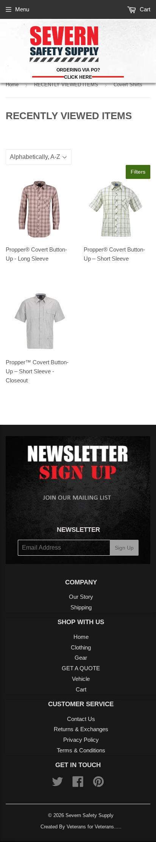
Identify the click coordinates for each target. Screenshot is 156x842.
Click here (78, 77)
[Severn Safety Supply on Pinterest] (98, 784)
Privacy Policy (81, 739)
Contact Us (81, 719)
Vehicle (81, 679)
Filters (138, 172)
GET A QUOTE (81, 668)
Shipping (81, 607)
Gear (81, 657)
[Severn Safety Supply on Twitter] (57, 784)
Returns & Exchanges (81, 729)
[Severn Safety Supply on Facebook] (78, 784)
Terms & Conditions (81, 750)
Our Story (81, 596)
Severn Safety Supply (90, 815)
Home (12, 84)
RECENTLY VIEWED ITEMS (66, 84)
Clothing (81, 647)
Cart (144, 9)
